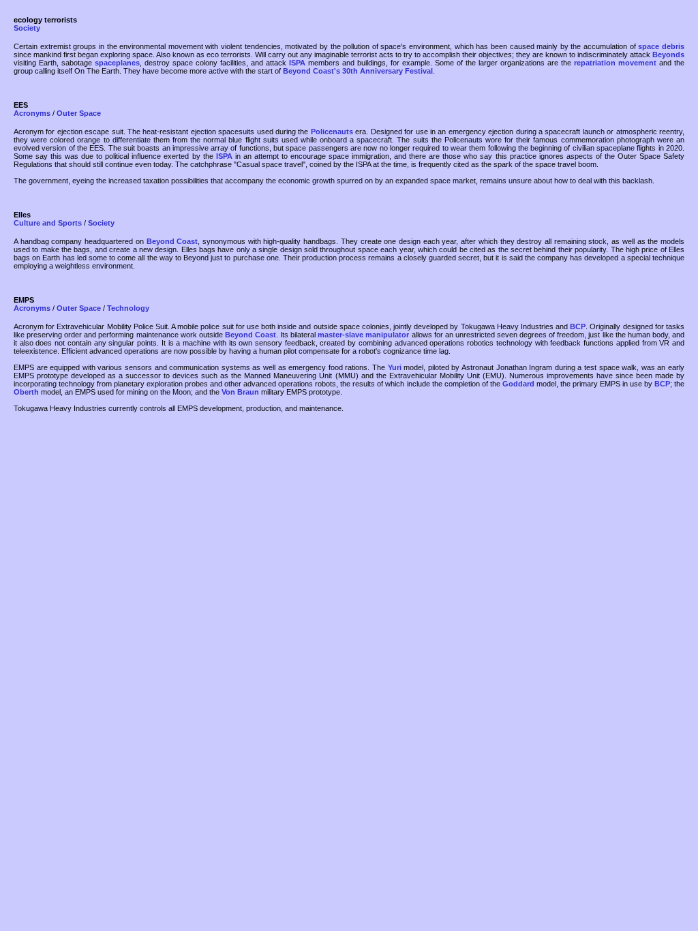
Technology (128, 308)
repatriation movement (615, 63)
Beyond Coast (172, 241)
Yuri (394, 367)
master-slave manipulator (363, 335)
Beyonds (668, 54)
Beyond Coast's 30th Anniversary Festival (358, 71)
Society (27, 28)
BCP (578, 326)
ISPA (297, 63)
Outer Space (79, 113)
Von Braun (240, 392)
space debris (661, 46)
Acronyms (32, 113)
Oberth (26, 392)
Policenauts (332, 131)
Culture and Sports (48, 223)
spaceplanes (117, 63)
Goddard (518, 384)
